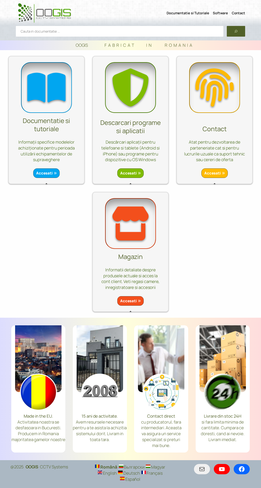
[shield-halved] (130, 87)
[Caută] (236, 31)
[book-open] (46, 87)
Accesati (44, 173)
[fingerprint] (214, 87)
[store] (130, 223)
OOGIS (32, 467)
